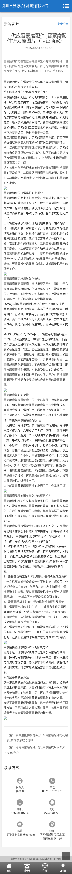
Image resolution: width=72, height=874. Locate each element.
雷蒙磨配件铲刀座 (15, 97)
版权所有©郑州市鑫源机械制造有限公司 (36, 859)
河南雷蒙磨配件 (19, 137)
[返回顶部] (66, 856)
